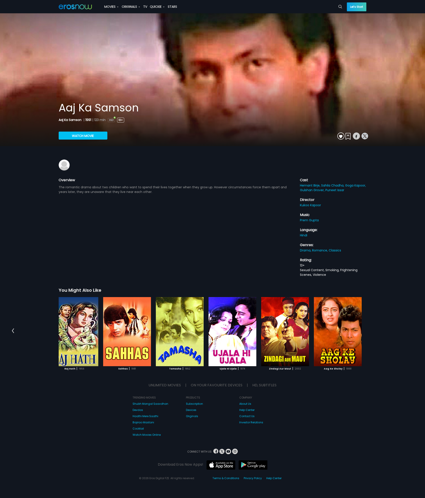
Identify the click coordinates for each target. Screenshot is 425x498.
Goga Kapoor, (355, 185)
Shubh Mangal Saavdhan (150, 404)
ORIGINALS (130, 6)
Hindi (303, 235)
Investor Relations (251, 422)
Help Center (247, 410)
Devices (191, 410)
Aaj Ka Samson (70, 120)
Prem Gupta (309, 220)
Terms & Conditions (225, 478)
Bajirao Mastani (143, 422)
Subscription (194, 404)
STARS (172, 6)
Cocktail (138, 428)
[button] (13, 331)
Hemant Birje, (310, 185)
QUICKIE (156, 6)
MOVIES (110, 6)
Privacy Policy (253, 478)
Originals (192, 416)
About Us (245, 404)
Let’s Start (356, 7)
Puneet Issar (334, 190)
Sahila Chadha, (333, 185)
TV (145, 6)
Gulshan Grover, (312, 190)
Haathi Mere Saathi (145, 416)
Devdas (138, 410)
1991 (88, 120)
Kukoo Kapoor (310, 205)
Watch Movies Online (147, 435)
